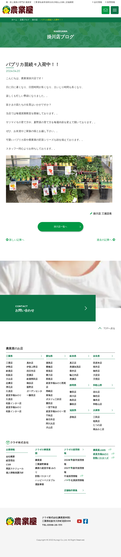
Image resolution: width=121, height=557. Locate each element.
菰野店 (30, 387)
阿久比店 (50, 423)
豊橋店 (49, 366)
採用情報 (111, 2)
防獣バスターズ (43, 476)
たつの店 (97, 425)
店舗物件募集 (70, 490)
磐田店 (73, 391)
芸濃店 (30, 375)
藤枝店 (73, 404)
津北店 (9, 387)
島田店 (73, 400)
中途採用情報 (70, 476)
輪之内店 (74, 375)
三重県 (9, 356)
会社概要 (10, 456)
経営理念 (10, 460)
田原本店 (97, 362)
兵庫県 (96, 410)
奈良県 (96, 356)
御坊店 (96, 396)
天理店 (96, 378)
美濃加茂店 (75, 366)
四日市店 (31, 370)
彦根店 (73, 417)
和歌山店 (97, 404)
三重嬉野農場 (41, 464)
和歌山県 (97, 385)
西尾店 (49, 378)
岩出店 (96, 391)
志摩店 (9, 383)
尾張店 (49, 370)
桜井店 (96, 366)
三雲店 (9, 362)
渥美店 (49, 362)
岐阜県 (73, 356)
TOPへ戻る (109, 328)
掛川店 (73, 396)
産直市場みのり (101, 454)
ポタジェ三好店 (53, 399)
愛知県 (49, 356)
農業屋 (38, 460)
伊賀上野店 (32, 366)
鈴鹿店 (9, 370)
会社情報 (98, 2)
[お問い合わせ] (105, 10)
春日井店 (50, 419)
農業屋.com (99, 449)
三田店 (96, 417)
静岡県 (73, 385)
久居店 (9, 391)
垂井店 (73, 370)
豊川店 (49, 375)
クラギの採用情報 (72, 451)
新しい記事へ (16, 239)
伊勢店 (9, 366)
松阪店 (9, 375)
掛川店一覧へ (60, 226)
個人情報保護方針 (15, 472)
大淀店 (96, 375)
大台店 (9, 378)
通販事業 (39, 484)
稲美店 (96, 421)
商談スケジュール (15, 468)
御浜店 (30, 383)
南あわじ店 (98, 429)
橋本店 (96, 400)
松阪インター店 (13, 403)
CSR (8, 464)
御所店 (96, 370)
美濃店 (73, 378)
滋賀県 (73, 410)
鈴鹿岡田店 (32, 378)
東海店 (49, 395)
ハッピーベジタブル (45, 480)
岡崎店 (49, 391)
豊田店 (49, 403)
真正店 (73, 362)
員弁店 (30, 362)
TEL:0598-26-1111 (52, 525)
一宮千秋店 (51, 407)
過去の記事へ (104, 239)
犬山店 (49, 427)
